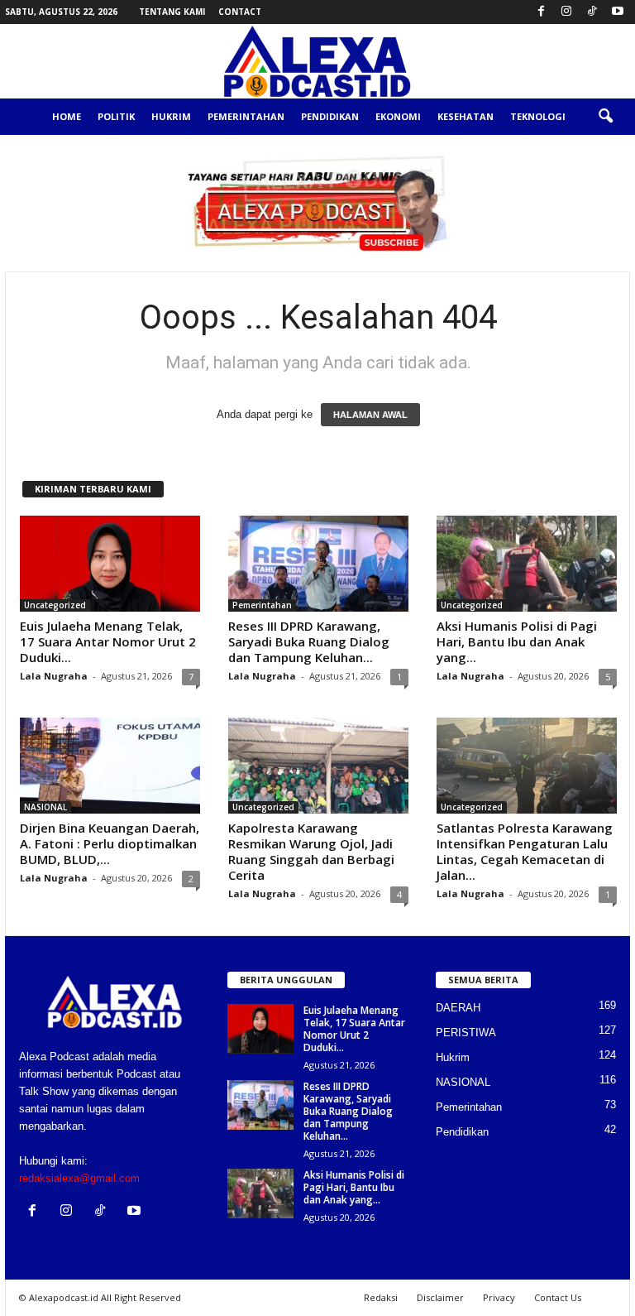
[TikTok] (592, 12)
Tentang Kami (172, 11)
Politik (116, 116)
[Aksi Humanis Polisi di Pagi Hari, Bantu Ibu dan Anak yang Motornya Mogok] (527, 564)
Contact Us (557, 1297)
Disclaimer (440, 1297)
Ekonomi (398, 116)
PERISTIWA (466, 1032)
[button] (605, 116)
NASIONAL (45, 807)
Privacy (499, 1297)
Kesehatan (465, 116)
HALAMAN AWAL (370, 415)
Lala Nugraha (54, 676)
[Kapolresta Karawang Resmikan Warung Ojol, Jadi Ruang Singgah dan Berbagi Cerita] (318, 766)
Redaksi (381, 1297)
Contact (239, 11)
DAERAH (458, 1007)
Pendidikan (330, 116)
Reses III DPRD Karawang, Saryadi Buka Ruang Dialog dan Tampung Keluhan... (308, 641)
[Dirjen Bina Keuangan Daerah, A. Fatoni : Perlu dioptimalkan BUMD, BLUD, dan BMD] (110, 766)
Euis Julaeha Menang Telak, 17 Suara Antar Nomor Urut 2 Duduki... (108, 641)
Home (66, 116)
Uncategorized (55, 605)
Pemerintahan (246, 116)
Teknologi (538, 116)
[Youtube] (618, 12)
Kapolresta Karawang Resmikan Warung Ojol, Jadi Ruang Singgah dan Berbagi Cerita (311, 851)
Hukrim (171, 116)
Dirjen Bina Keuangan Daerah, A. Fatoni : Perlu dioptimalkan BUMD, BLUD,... (109, 843)
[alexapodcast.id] (317, 61)
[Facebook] (541, 12)
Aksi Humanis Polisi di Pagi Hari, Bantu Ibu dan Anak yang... (517, 641)
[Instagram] (566, 12)
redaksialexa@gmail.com (79, 1178)
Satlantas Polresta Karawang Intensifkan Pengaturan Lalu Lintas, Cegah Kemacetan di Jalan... (525, 851)
